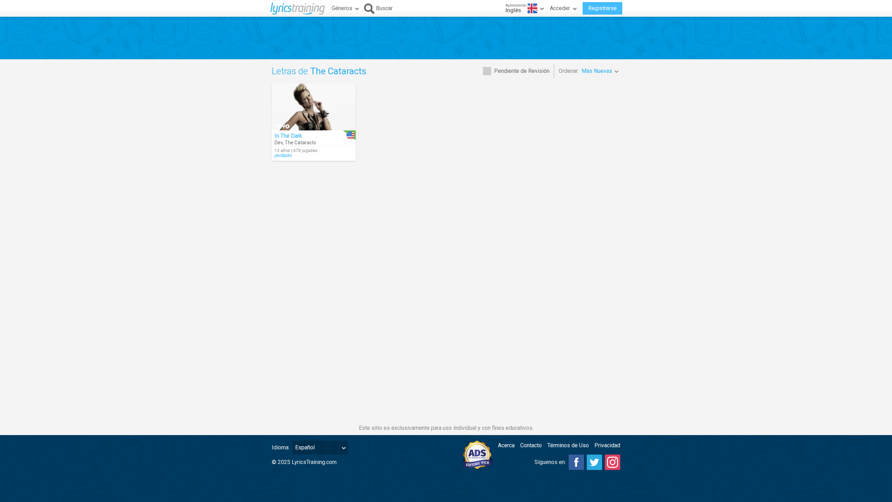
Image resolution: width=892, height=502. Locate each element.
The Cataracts (300, 142)
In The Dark (288, 135)
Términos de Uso (568, 445)
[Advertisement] (446, 38)
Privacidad (607, 445)
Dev (279, 142)
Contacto (531, 445)
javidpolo (283, 155)
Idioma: (281, 447)
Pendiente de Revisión (521, 71)
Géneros (342, 8)
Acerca (506, 445)
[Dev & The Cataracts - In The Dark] (314, 106)
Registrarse (602, 8)
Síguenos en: (550, 462)
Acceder (560, 8)
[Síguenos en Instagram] (612, 462)
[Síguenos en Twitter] (594, 462)
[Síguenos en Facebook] (576, 462)
